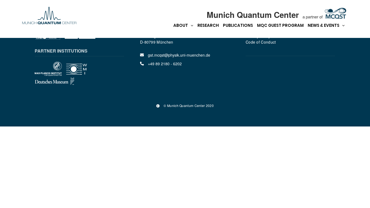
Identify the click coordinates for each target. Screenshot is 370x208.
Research (208, 25)
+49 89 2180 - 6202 (165, 63)
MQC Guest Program (280, 25)
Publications (238, 25)
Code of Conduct (261, 42)
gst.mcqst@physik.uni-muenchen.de (179, 55)
